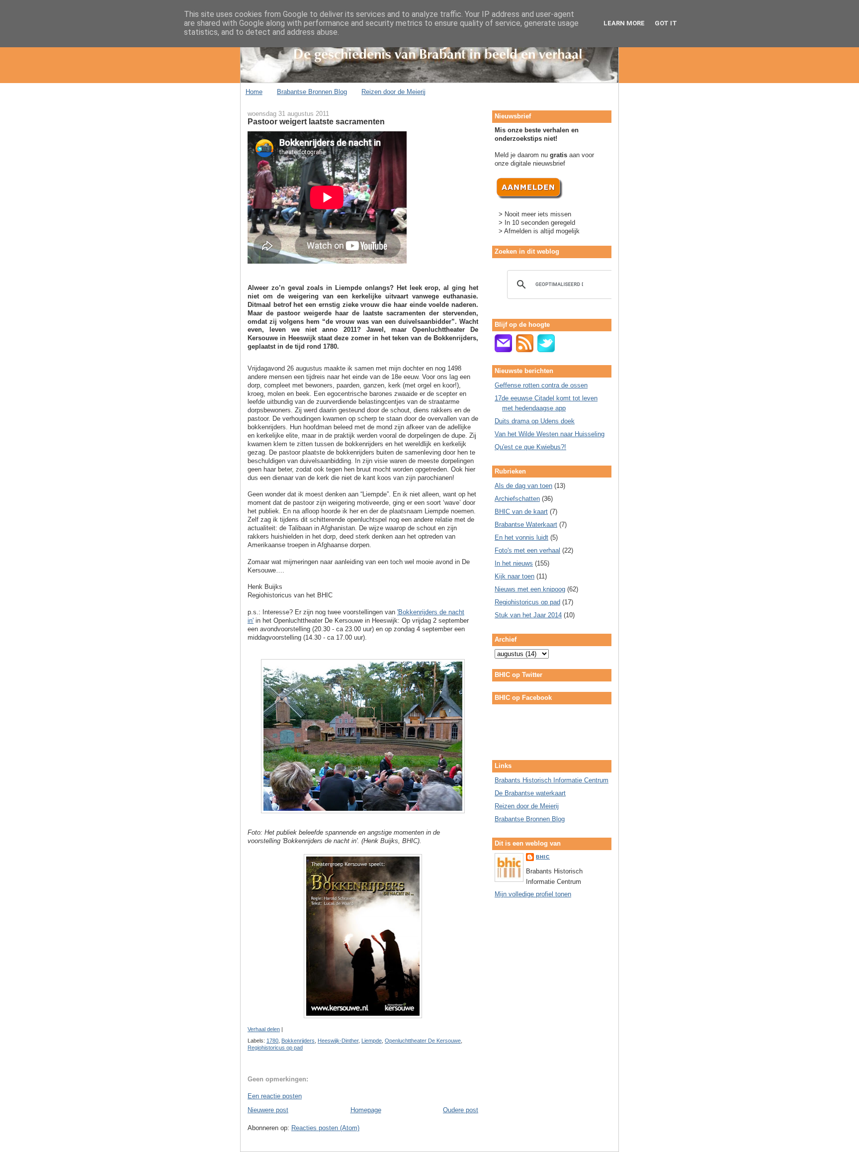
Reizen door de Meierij (393, 92)
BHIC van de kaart (521, 511)
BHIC (543, 857)
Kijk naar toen (514, 576)
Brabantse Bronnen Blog (312, 92)
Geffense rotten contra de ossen (541, 385)
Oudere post (460, 1110)
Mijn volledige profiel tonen (533, 894)
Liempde (371, 1041)
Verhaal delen (264, 1029)
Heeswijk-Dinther (338, 1041)
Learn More (624, 23)
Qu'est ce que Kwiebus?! (530, 447)
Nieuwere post (268, 1110)
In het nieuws (514, 563)
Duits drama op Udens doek (535, 421)
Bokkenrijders (298, 1041)
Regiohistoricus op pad (275, 1048)
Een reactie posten (275, 1096)
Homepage (365, 1110)
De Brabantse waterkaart (530, 793)
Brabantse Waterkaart (526, 524)
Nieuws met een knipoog (530, 589)
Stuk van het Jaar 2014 (528, 615)
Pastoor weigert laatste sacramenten (316, 121)
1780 (272, 1041)
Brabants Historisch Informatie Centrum (551, 780)
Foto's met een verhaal (527, 550)
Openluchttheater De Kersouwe (423, 1041)
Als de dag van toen (523, 485)
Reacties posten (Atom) (325, 1128)
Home (254, 92)
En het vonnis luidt (521, 537)
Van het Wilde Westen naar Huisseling (549, 434)
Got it (666, 23)
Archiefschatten (517, 498)
